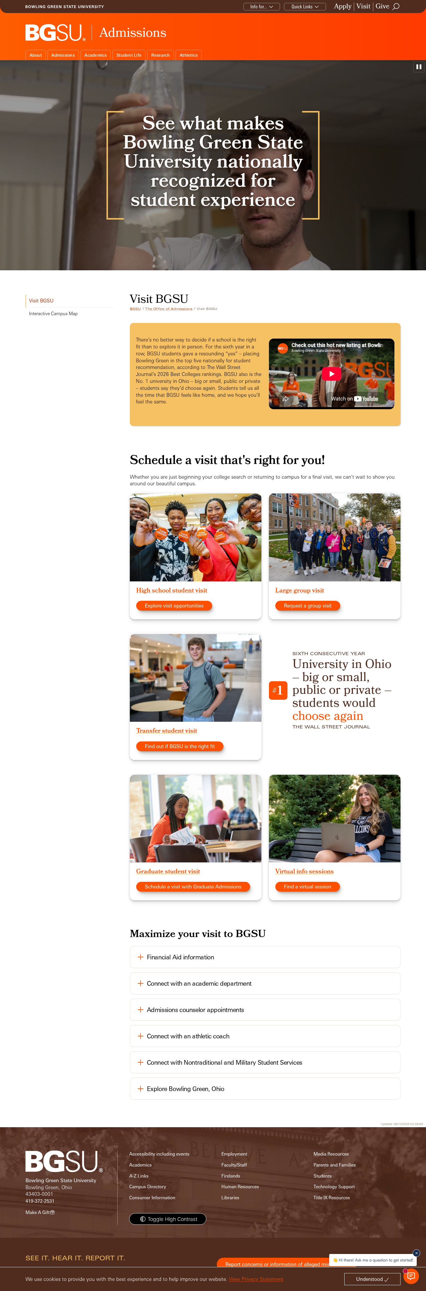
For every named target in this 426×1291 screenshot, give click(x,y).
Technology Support (334, 1186)
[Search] (396, 6)
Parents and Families (335, 1165)
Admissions (63, 55)
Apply (343, 6)
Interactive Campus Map (53, 313)
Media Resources (331, 1154)
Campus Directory (147, 1186)
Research (160, 55)
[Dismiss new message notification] (416, 1253)
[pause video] (419, 66)
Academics (95, 55)
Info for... (258, 6)
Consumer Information (152, 1197)
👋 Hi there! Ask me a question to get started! (373, 1259)
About (36, 55)
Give (382, 6)
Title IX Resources (332, 1197)
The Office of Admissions (168, 309)
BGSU (135, 309)
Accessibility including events (159, 1154)
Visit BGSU (41, 301)
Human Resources (240, 1186)
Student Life (128, 55)
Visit (363, 6)
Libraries (230, 1197)
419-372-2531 (40, 1201)
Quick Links (302, 6)
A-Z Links (139, 1176)
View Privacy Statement (256, 1279)
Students (323, 1176)
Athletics (189, 55)
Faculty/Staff (234, 1165)
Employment (234, 1154)
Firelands (230, 1176)
